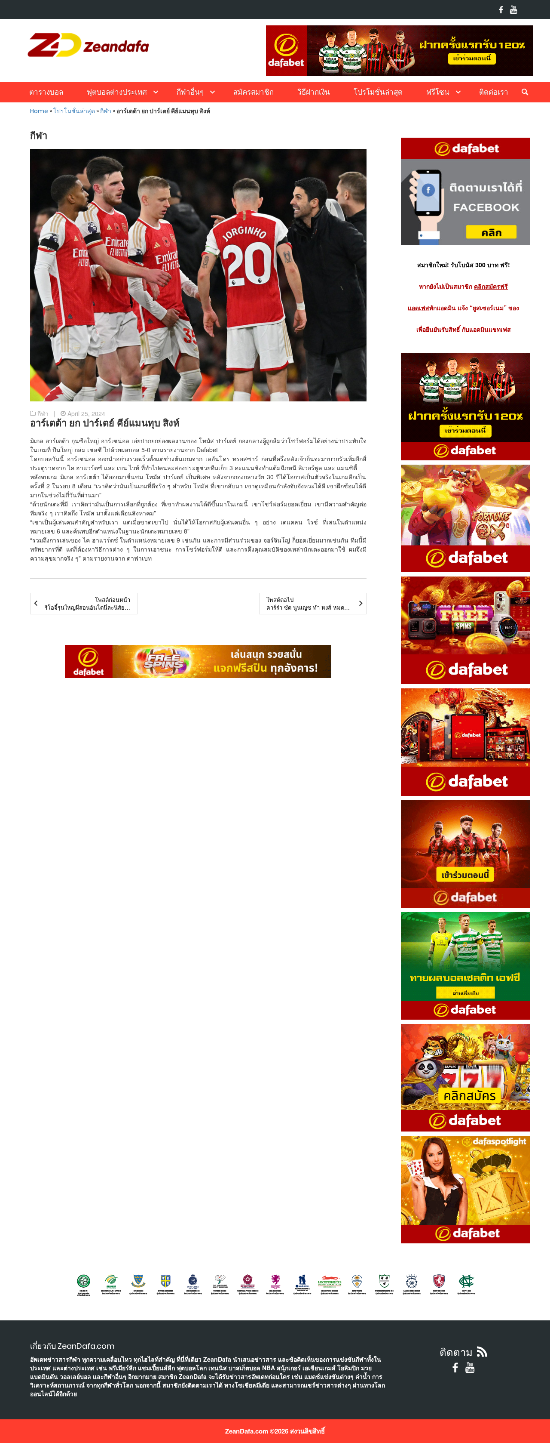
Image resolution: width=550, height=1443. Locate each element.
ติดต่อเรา (493, 92)
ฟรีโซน (437, 92)
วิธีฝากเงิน (313, 92)
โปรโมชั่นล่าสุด (378, 92)
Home (39, 111)
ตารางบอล (46, 92)
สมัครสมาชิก (253, 92)
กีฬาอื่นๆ (190, 92)
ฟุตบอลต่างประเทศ (117, 92)
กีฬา (105, 111)
